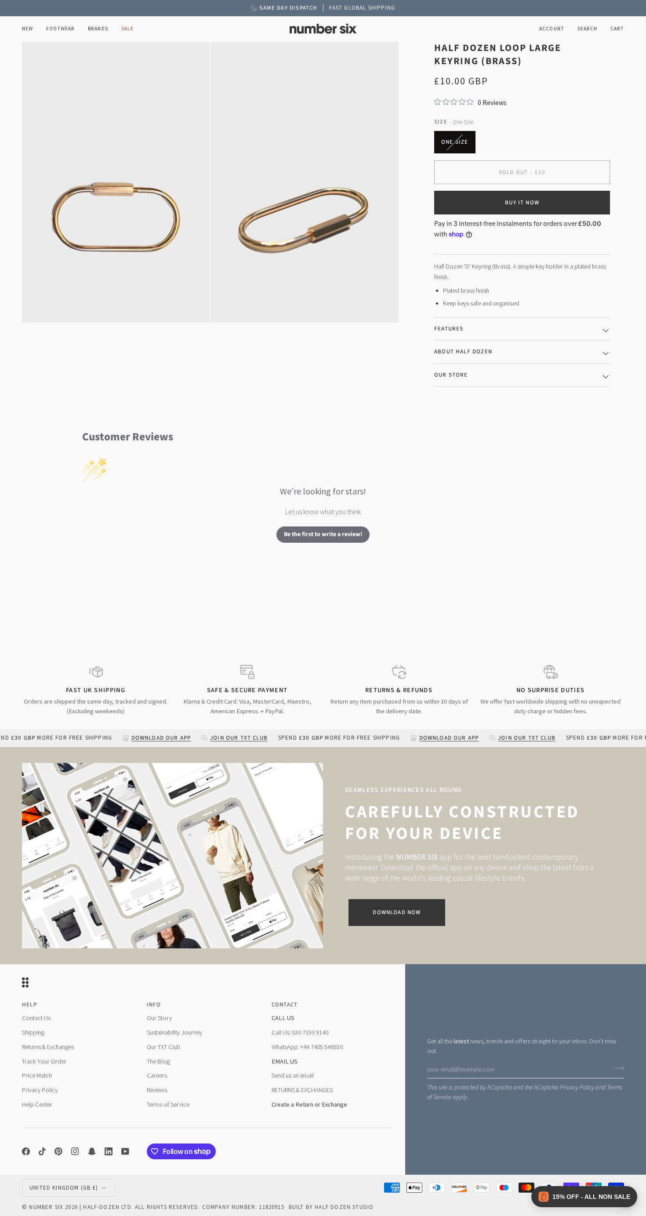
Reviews (157, 1090)
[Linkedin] (109, 1151)
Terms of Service (168, 1104)
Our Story (159, 1018)
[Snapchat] (92, 1151)
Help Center (37, 1104)
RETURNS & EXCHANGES (302, 1090)
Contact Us (36, 1018)
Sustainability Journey (174, 1032)
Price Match (37, 1075)
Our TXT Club (163, 1047)
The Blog (158, 1061)
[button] (60, 28)
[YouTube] (125, 1151)
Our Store (451, 375)
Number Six (46, 1207)
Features (448, 329)
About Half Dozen (463, 352)
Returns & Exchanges (48, 1047)
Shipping (33, 1032)
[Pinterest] (58, 1151)
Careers (157, 1075)
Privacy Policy (577, 1087)
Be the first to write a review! (323, 534)
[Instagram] (75, 1151)
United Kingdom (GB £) (63, 1187)
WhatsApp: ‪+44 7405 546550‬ (307, 1047)
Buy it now (522, 203)
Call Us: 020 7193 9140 (300, 1032)
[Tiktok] (42, 1151)
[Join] (617, 1068)
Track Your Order (44, 1061)
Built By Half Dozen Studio (331, 1207)
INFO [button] (154, 1005)
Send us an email (293, 1075)
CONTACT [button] (285, 1005)
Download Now (397, 912)
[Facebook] (26, 1151)
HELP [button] (29, 1005)
